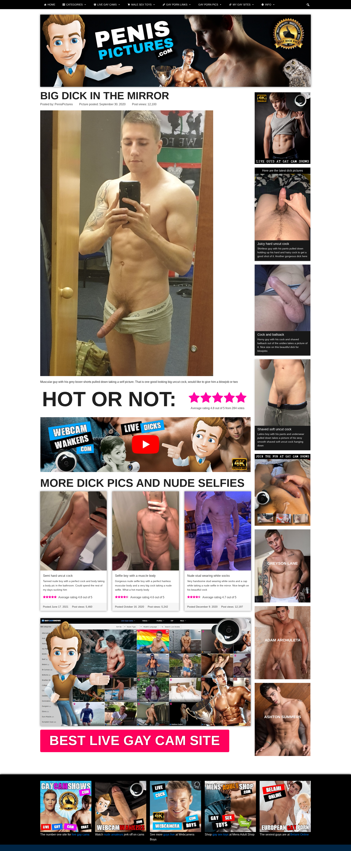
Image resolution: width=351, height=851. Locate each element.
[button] (308, 4)
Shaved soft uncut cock (274, 429)
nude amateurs (113, 834)
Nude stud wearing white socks (208, 575)
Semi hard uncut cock (58, 575)
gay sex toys (220, 834)
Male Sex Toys (141, 4)
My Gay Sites (241, 4)
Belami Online (299, 834)
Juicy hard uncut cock (273, 244)
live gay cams (80, 834)
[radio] (194, 398)
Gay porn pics (208, 4)
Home (51, 4)
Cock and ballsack (270, 334)
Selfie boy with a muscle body (135, 575)
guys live (169, 834)
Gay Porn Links (176, 4)
